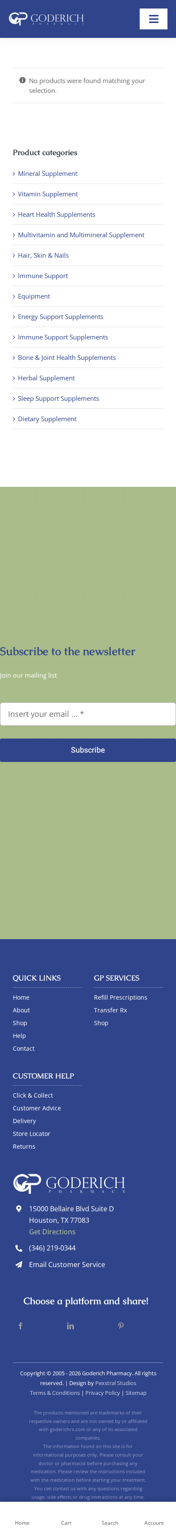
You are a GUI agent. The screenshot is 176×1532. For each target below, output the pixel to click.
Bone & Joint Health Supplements (67, 357)
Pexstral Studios (115, 1383)
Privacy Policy (102, 1393)
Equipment (34, 296)
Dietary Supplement (47, 418)
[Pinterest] (121, 1326)
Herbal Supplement (46, 378)
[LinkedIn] (70, 1326)
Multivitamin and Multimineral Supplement (81, 234)
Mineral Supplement (47, 173)
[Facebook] (20, 1326)
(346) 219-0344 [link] (52, 1248)
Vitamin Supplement (48, 194)
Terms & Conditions (55, 1393)
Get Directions (52, 1231)
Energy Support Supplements (60, 316)
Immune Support (43, 275)
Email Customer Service (67, 1264)
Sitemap (136, 1393)
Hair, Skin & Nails (43, 255)
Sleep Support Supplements (58, 398)
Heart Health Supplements (56, 214)
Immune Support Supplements (63, 337)
